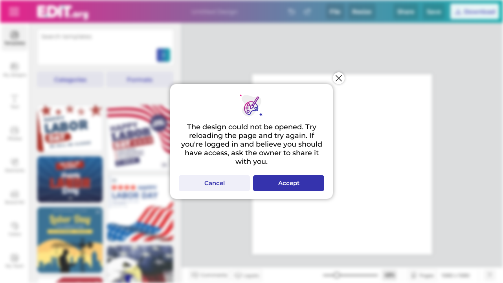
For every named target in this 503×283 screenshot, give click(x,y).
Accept (288, 183)
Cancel (214, 183)
